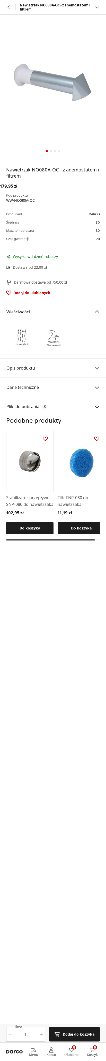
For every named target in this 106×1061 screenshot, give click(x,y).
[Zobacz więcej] (97, 7)
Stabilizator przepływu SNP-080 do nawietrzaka (30, 501)
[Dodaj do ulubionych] (45, 439)
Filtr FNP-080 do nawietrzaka (73, 501)
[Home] (14, 1052)
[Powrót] (8, 7)
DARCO (94, 214)
